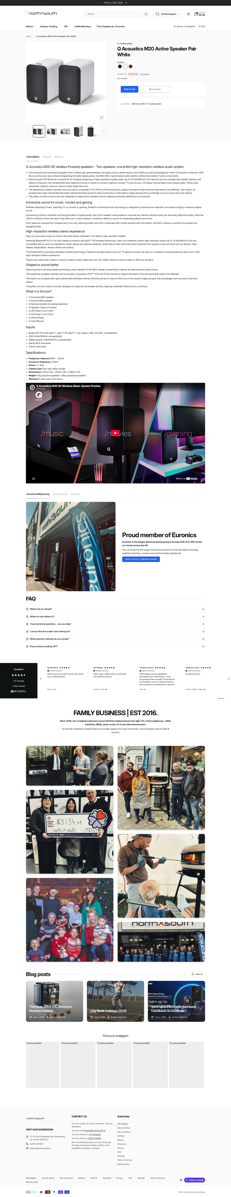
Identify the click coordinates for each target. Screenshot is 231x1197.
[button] (30, 26)
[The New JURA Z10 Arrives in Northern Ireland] (54, 1001)
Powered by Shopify (198, 1192)
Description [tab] (33, 156)
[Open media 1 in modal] (66, 82)
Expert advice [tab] (60, 494)
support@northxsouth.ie (94, 1130)
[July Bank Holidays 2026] (115, 1001)
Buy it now (155, 89)
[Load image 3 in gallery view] (66, 131)
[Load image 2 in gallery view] (53, 131)
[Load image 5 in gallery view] (93, 131)
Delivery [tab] (47, 156)
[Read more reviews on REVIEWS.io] (19, 692)
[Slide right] (104, 131)
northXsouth (188, 1192)
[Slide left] (29, 131)
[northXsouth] (35, 1122)
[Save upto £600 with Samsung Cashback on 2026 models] (176, 1001)
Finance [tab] (75, 494)
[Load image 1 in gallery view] (39, 131)
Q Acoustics (125, 43)
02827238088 (94, 1138)
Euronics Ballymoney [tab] (38, 494)
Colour (120, 62)
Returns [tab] (59, 156)
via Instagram (95, 1134)
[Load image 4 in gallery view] (80, 131)
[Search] (146, 14)
